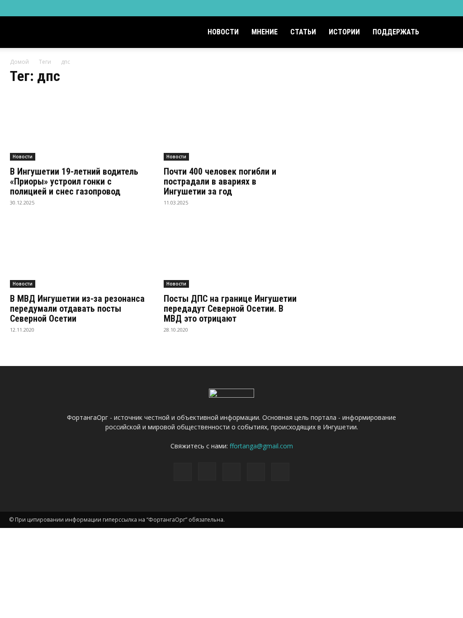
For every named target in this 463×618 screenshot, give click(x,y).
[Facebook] (387, 8)
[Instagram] (402, 8)
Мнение (264, 32)
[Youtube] (447, 8)
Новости (223, 32)
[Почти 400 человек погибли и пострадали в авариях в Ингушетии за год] (231, 127)
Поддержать (396, 32)
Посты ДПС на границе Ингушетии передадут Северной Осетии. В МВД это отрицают (230, 308)
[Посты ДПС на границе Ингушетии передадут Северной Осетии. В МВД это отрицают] (231, 254)
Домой (19, 62)
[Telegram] (417, 8)
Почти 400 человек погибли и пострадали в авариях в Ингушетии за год (220, 181)
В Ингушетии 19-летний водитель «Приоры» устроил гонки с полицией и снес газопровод (74, 181)
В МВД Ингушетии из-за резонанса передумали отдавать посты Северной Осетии (77, 308)
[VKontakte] (432, 8)
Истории (344, 32)
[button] (443, 33)
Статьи (303, 32)
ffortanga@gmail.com (261, 446)
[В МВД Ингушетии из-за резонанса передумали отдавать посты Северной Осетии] (78, 254)
